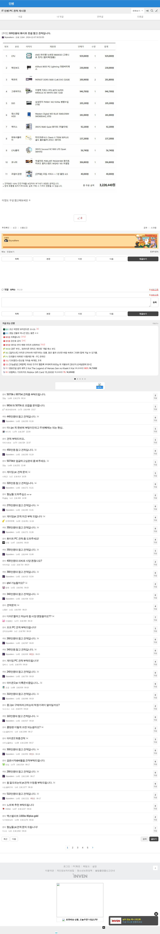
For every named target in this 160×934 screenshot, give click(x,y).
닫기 (156, 914)
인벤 (11, 3)
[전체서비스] (156, 3)
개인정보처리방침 (65, 870)
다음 (111, 259)
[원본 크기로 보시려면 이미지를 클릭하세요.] (60, 118)
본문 (48, 259)
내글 (20, 16)
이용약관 (49, 870)
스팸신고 (24, 228)
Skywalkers (9, 37)
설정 (94, 866)
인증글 (140, 16)
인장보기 (10, 252)
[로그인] (151, 3)
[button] (75, 379)
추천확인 (5, 228)
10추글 (100, 16)
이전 (80, 259)
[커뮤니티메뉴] (3, 3)
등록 (155, 302)
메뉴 (3, 252)
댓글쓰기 (143, 259)
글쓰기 (156, 10)
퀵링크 (86, 866)
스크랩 (153, 228)
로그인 (66, 866)
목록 (17, 259)
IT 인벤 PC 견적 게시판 (14, 10)
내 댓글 (60, 16)
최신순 (20, 289)
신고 (15, 228)
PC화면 (76, 866)
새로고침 (154, 289)
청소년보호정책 (84, 870)
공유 (145, 228)
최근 (5, 839)
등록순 (12, 289)
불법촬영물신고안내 (105, 870)
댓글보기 (143, 314)
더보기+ (155, 323)
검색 (145, 839)
